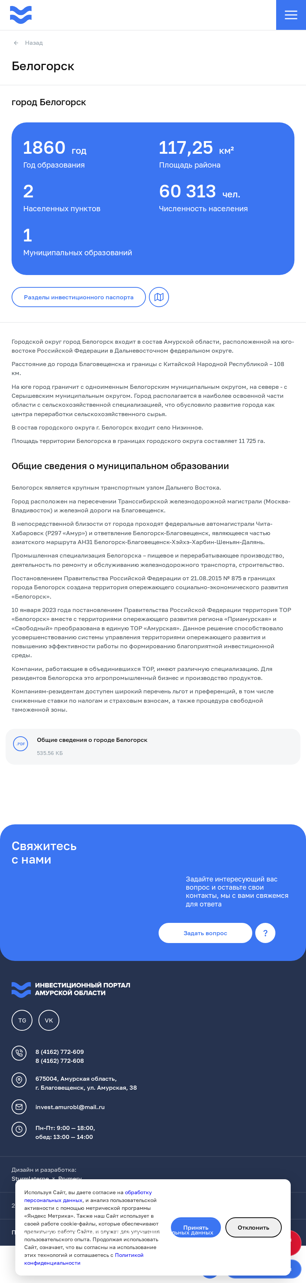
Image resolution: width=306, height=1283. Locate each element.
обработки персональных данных (163, 1232)
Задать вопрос (205, 933)
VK (49, 1020)
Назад (34, 43)
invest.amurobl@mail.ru (70, 1107)
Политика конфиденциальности (59, 1232)
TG (22, 1020)
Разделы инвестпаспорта (79, 297)
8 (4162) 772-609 (59, 1051)
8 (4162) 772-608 (59, 1060)
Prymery (70, 1178)
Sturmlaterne (30, 1178)
